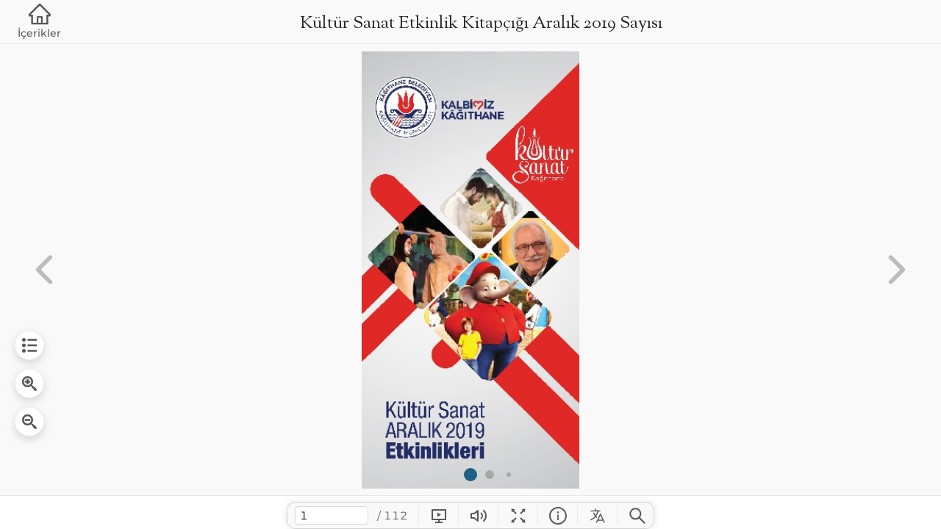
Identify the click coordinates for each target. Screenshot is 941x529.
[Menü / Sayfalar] (29, 345)
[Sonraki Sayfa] (896, 269)
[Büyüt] (29, 383)
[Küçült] (29, 421)
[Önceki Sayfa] (44, 269)
